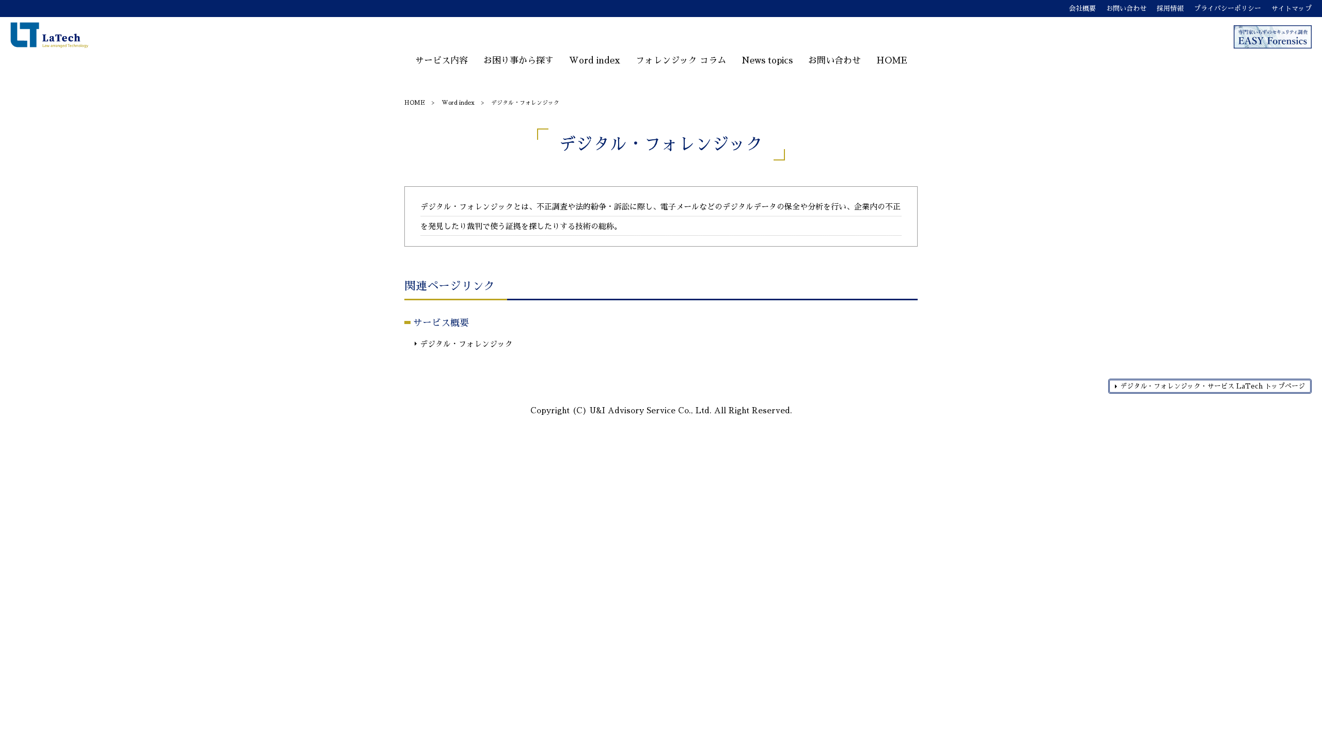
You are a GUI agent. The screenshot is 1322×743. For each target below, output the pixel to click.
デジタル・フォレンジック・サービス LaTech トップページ (1212, 386)
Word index (594, 60)
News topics (767, 60)
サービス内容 (441, 60)
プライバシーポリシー (1227, 8)
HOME (891, 60)
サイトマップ (1291, 8)
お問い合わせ (1126, 8)
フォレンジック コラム (681, 60)
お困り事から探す (518, 60)
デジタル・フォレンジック (466, 344)
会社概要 (1082, 8)
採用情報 (1170, 8)
